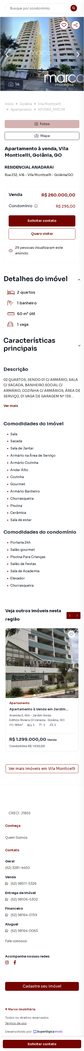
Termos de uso (16, 1023)
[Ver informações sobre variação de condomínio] (36, 206)
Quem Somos (16, 837)
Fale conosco (16, 941)
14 (17, 84)
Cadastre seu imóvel (42, 986)
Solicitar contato (42, 221)
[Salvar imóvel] (64, 25)
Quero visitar (42, 234)
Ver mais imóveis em (42, 768)
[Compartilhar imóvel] (75, 25)
